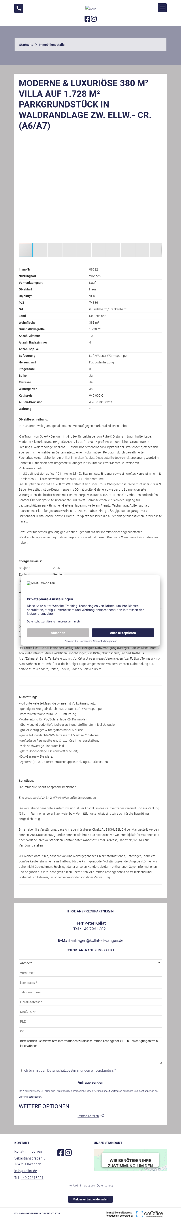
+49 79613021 (32, 1178)
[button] (158, 138)
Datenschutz (105, 1185)
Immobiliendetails (51, 44)
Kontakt (73, 1185)
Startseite (26, 44)
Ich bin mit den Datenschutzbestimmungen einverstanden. (68, 1070)
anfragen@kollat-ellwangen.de (97, 940)
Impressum (87, 1185)
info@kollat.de (25, 1171)
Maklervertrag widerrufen (90, 1199)
